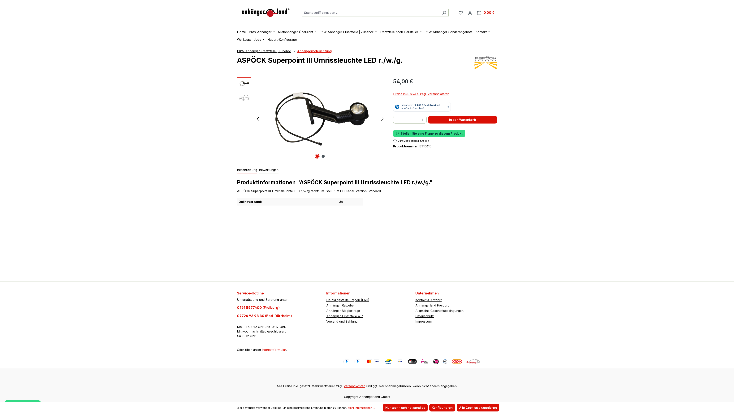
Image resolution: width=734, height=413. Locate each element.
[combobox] (371, 12)
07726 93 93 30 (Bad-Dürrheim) (264, 316)
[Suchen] (444, 12)
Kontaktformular (274, 350)
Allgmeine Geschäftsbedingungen (439, 311)
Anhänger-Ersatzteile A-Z (344, 316)
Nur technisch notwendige (405, 408)
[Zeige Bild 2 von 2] (323, 156)
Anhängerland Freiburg (432, 305)
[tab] (247, 170)
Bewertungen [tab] (268, 170)
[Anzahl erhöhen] (423, 120)
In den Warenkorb (462, 120)
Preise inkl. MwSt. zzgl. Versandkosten (421, 94)
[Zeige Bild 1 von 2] (317, 156)
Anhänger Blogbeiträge (343, 311)
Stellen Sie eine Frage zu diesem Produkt (432, 133)
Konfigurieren (442, 408)
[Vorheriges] (258, 118)
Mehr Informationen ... (361, 407)
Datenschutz (424, 316)
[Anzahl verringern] (397, 120)
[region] (311, 118)
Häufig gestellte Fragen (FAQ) (347, 300)
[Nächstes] (382, 118)
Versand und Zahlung (341, 321)
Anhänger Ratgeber (340, 305)
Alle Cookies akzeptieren (478, 408)
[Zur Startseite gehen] (265, 12)
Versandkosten (354, 386)
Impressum (423, 321)
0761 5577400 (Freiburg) (258, 308)
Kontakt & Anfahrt (428, 300)
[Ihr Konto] (470, 12)
